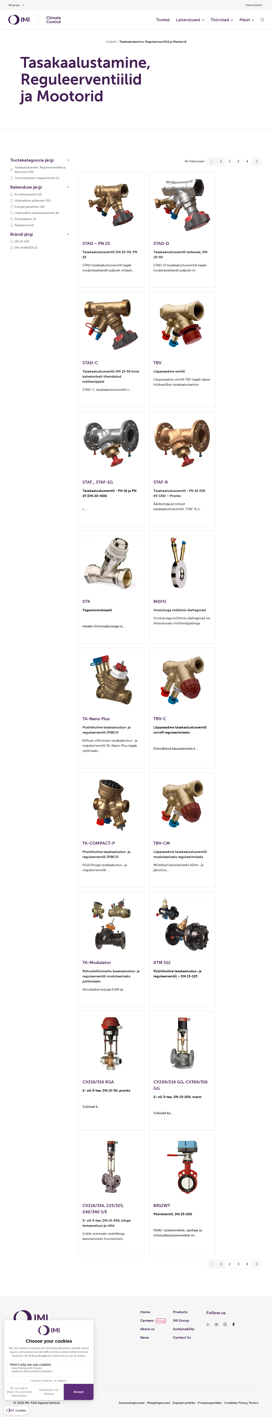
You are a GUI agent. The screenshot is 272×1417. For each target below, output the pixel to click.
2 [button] (230, 161)
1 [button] (221, 161)
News (144, 1337)
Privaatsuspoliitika (209, 1403)
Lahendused (188, 19)
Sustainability (183, 1329)
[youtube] (216, 1324)
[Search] (262, 19)
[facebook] (233, 1324)
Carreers (147, 1320)
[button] (211, 161)
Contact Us (182, 1337)
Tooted (163, 19)
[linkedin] (208, 1324)
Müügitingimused (158, 1403)
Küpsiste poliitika (184, 1403)
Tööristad (220, 19)
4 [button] (247, 161)
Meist (244, 19)
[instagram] (225, 1324)
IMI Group (181, 1320)
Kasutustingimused (131, 1403)
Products (180, 1312)
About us (147, 1329)
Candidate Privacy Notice (241, 1403)
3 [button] (238, 161)
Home (145, 1312)
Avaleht (111, 42)
